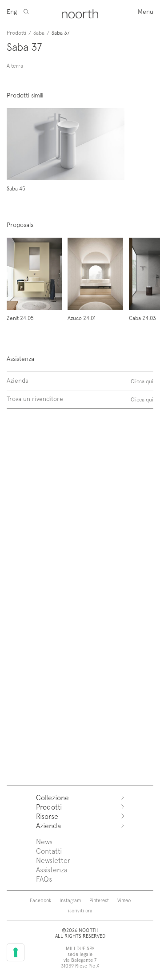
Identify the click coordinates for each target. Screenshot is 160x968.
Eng (12, 11)
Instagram (70, 900)
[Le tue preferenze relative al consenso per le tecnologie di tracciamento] (15, 952)
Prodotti (16, 32)
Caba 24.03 (142, 317)
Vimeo (124, 900)
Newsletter (53, 860)
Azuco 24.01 (82, 317)
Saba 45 (16, 188)
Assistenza (52, 869)
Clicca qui (142, 381)
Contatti (49, 850)
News (44, 841)
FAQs (44, 878)
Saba (38, 32)
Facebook (40, 900)
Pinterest (99, 900)
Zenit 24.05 (20, 317)
